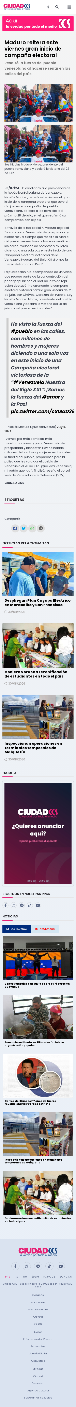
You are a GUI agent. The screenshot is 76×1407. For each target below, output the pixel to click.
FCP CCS (49, 1277)
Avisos (38, 1332)
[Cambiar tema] (48, 7)
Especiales (38, 1346)
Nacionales (38, 1302)
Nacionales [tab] (47, 929)
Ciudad (38, 1376)
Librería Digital (38, 1353)
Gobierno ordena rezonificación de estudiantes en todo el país (35, 674)
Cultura (38, 1317)
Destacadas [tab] (19, 929)
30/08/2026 (16, 612)
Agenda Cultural (38, 1390)
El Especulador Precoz (38, 1339)
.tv (16, 1277)
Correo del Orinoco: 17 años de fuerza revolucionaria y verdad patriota (30, 1102)
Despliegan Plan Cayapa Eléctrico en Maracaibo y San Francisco (37, 602)
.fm (24, 1277)
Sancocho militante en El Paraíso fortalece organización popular (34, 1044)
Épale (35, 1277)
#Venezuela (28, 382)
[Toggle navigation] (68, 7)
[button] (38, 833)
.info (7, 1277)
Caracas (38, 1295)
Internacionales (38, 1309)
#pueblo (21, 331)
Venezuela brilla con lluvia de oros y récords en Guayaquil (37, 985)
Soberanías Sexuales (38, 1398)
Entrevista (38, 1383)
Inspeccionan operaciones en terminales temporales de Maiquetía (33, 748)
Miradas (38, 1369)
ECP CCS (66, 1277)
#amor (51, 396)
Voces (38, 1324)
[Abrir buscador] (57, 7)
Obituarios (38, 1361)
